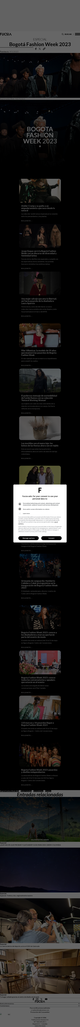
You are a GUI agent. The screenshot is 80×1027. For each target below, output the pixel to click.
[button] (40, 513)
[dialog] (40, 513)
